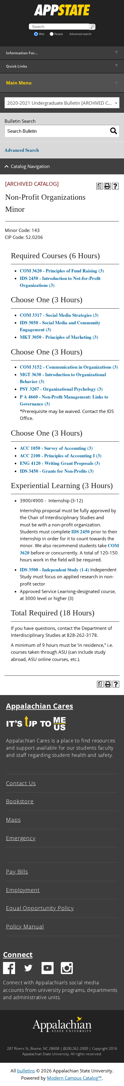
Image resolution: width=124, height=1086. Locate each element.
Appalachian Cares (39, 706)
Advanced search (80, 34)
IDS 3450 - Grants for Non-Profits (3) (57, 471)
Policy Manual (25, 926)
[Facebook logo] (9, 969)
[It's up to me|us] (36, 732)
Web (42, 34)
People (58, 34)
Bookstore (20, 801)
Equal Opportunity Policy (40, 908)
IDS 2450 (80, 531)
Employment (23, 890)
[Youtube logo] (48, 969)
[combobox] (62, 103)
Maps (13, 819)
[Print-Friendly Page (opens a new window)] (107, 186)
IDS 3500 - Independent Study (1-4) (54, 569)
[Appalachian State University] (62, 10)
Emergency (21, 838)
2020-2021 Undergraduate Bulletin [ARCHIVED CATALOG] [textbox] (63, 103)
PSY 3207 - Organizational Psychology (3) (61, 389)
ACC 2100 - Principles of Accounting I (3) (60, 455)
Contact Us (21, 783)
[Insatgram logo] (67, 969)
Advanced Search (22, 150)
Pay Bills (17, 871)
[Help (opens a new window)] (115, 186)
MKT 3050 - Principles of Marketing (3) (59, 337)
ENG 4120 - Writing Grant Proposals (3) (60, 463)
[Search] (113, 131)
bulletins (26, 1071)
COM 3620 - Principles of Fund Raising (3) (62, 270)
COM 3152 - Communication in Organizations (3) (69, 367)
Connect (18, 954)
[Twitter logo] (28, 969)
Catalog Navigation (30, 166)
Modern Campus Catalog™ (74, 1078)
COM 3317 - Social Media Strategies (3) (59, 315)
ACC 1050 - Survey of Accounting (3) (56, 448)
